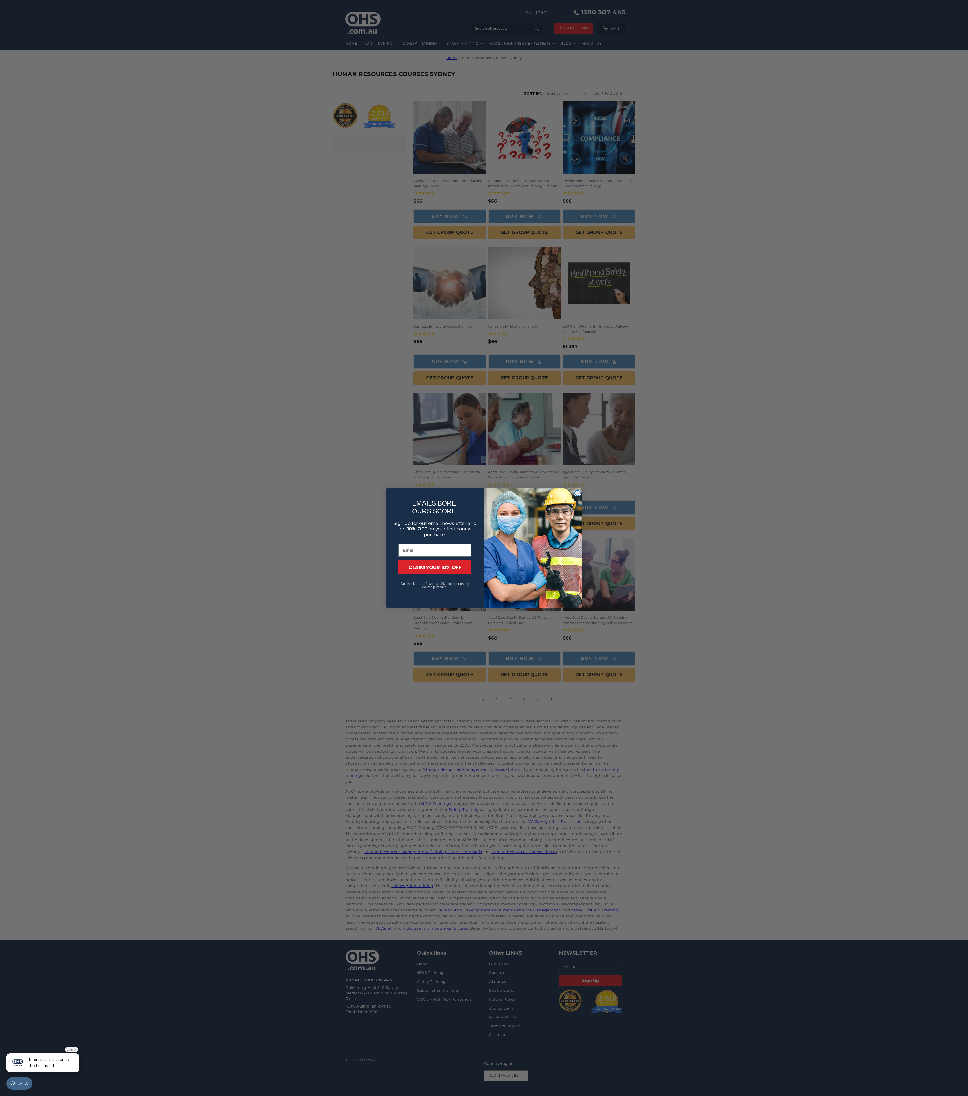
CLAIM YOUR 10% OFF (434, 567)
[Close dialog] (577, 493)
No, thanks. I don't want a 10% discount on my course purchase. (435, 585)
